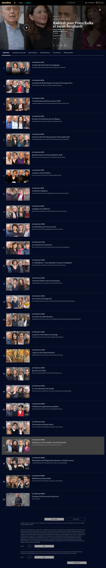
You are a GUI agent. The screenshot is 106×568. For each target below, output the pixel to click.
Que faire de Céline (39, 370)
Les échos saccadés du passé (42, 316)
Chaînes (21, 2)
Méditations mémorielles (41, 478)
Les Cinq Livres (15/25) (38, 314)
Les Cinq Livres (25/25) (38, 493)
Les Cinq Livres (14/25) (38, 296)
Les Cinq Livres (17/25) (38, 350)
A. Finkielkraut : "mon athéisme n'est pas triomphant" (52, 262)
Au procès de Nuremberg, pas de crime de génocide (51, 137)
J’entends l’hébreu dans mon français (46, 280)
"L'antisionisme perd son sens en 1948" (46, 101)
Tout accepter (54, 519)
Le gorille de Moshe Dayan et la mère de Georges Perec (52, 83)
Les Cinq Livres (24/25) (38, 475)
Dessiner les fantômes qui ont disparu (46, 119)
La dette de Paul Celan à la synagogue (46, 65)
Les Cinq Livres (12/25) (38, 260)
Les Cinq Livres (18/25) (38, 368)
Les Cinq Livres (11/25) (38, 242)
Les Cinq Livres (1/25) (38, 62)
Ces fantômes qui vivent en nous (44, 226)
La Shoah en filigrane (40, 191)
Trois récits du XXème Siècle (42, 424)
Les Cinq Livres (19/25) (38, 386)
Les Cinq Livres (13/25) (38, 278)
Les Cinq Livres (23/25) (38, 457)
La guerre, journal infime (41, 173)
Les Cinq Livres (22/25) (61, 19)
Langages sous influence (41, 209)
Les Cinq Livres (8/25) (38, 188)
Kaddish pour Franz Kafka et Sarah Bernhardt (49, 442)
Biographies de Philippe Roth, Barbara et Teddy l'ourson (53, 460)
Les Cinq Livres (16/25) (38, 332)
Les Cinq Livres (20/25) (38, 404)
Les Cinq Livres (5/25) (38, 134)
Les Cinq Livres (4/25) (38, 116)
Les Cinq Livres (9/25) (38, 206)
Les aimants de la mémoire (42, 244)
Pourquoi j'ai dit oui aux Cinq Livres (45, 496)
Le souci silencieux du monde (43, 388)
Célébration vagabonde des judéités (45, 406)
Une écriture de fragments (42, 298)
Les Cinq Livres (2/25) (38, 80)
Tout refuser (76, 519)
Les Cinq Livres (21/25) (38, 421)
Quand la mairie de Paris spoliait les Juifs (47, 155)
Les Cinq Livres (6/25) (38, 152)
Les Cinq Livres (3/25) (38, 98)
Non (44, 546)
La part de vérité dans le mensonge (45, 334)
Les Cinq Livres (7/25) (38, 170)
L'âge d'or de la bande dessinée (43, 352)
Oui (30, 546)
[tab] (6, 53)
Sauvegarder (77, 562)
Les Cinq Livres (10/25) (38, 224)
